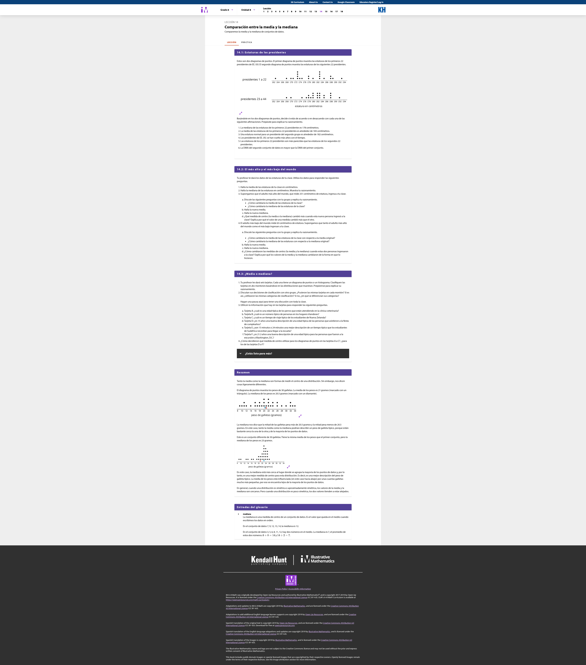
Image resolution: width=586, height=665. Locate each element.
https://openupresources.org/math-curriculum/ (247, 599)
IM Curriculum (297, 2)
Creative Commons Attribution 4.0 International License (282, 597)
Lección (231, 42)
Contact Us (328, 2)
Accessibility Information (300, 588)
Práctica (246, 42)
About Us (313, 2)
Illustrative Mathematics (294, 606)
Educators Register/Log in (371, 2)
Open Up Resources (314, 614)
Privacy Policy (281, 588)
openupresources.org (285, 625)
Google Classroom (346, 2)
